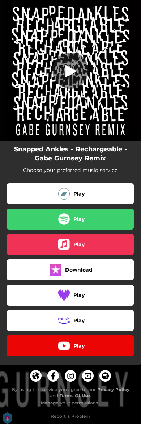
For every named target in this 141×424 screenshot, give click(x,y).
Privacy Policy (113, 389)
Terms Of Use (75, 395)
